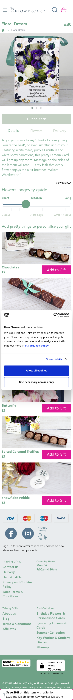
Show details (54, 359)
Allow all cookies (36, 370)
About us (9, 613)
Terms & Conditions (16, 624)
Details (13, 131)
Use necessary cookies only (36, 381)
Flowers (36, 131)
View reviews (63, 182)
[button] (32, 108)
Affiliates (9, 629)
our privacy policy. (37, 345)
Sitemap (42, 647)
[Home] (3, 30)
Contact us (10, 567)
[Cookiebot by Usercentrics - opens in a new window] (53, 315)
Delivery (59, 131)
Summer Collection (50, 632)
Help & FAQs (11, 577)
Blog (5, 618)
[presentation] (7, 82)
